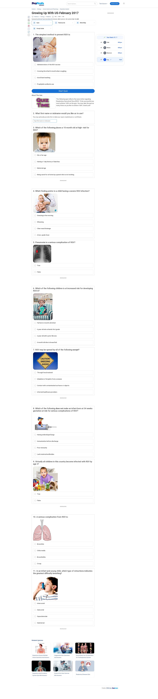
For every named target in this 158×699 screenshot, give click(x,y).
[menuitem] (103, 4)
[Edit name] (111, 59)
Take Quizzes (102, 3)
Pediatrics (48, 16)
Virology (42, 16)
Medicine (36, 16)
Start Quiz (63, 91)
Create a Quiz (114, 3)
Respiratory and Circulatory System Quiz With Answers (40, 674)
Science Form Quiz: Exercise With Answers (61, 674)
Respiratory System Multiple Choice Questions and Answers (41, 656)
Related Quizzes (37, 640)
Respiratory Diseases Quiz (83, 674)
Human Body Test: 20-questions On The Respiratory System (84, 656)
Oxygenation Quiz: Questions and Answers (62, 656)
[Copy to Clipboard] (29, 31)
